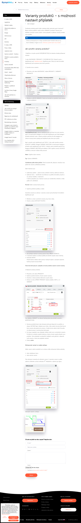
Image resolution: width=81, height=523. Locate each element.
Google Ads (5, 511)
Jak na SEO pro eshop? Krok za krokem (11, 109)
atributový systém (47, 42)
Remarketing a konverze (11, 122)
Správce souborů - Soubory (11, 54)
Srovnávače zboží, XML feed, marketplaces (12, 68)
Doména (7, 42)
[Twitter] (27, 509)
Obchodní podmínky (30, 519)
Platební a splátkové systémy (10, 86)
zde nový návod (56, 42)
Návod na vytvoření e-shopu (47, 499)
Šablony (36, 2)
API (5, 39)
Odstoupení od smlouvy (42, 519)
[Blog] (37, 509)
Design (6, 33)
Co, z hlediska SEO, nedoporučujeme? (9, 141)
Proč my (20, 2)
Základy (7, 105)
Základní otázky (9, 25)
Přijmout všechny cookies (13, 517)
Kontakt (55, 2)
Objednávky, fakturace (10, 75)
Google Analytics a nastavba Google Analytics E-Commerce (12, 132)
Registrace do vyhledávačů (11, 116)
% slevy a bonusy (45, 502)
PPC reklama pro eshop (11, 119)
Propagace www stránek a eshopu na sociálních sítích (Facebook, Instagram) (11, 126)
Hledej (61, 9)
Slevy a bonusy (8, 78)
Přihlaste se (68, 509)
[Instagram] (24, 509)
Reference (42, 2)
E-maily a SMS (8, 19)
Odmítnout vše (13, 520)
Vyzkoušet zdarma (73, 2)
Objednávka (30, 500)
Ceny (31, 2)
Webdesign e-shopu (45, 504)
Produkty (7, 61)
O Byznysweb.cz (6, 497)
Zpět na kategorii (30, 23)
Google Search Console (10, 137)
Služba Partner (6, 500)
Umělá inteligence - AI (8, 503)
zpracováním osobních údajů (40, 470)
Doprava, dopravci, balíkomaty (9, 81)
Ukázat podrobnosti (5, 517)
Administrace (8, 36)
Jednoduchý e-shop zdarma (47, 510)
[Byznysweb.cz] (8, 2)
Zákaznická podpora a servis (10, 28)
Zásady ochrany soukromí (5, 514)
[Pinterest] (33, 509)
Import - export (8, 72)
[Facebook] (22, 509)
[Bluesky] (31, 509)
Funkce (26, 2)
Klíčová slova (8, 113)
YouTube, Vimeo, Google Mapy (10, 91)
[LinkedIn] (35, 509)
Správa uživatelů (9, 64)
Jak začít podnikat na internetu (10, 95)
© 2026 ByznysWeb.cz (73, 519)
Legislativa (7, 22)
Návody (49, 2)
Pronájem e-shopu (45, 507)
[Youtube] (29, 509)
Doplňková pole (38, 61)
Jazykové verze (8, 51)
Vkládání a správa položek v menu (12, 57)
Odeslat (31, 475)
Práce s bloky (8, 48)
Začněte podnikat (68, 500)
